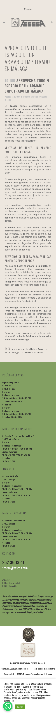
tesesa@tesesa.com (15, 567)
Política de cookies (9, 586)
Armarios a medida (30, 96)
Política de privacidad (11, 582)
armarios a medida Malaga (24, 349)
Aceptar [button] (20, 706)
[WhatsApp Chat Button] (7, 706)
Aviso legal (6, 579)
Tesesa (44, 96)
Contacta (9, 333)
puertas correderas (26, 352)
